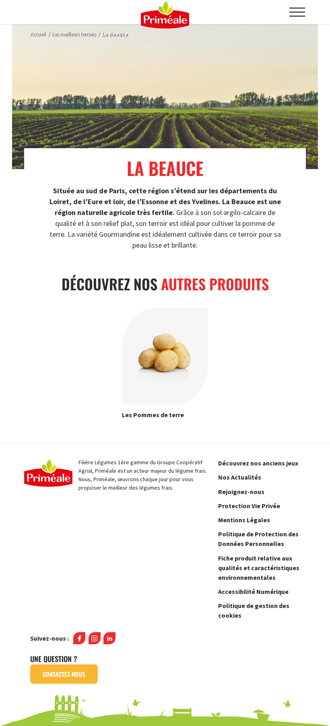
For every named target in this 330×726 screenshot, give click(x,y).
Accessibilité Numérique (253, 591)
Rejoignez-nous (241, 492)
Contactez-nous (64, 674)
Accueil (37, 34)
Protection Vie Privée (249, 506)
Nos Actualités (239, 477)
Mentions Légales (244, 520)
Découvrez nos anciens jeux (258, 463)
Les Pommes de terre (153, 414)
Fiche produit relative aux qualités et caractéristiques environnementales (258, 567)
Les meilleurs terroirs (74, 34)
